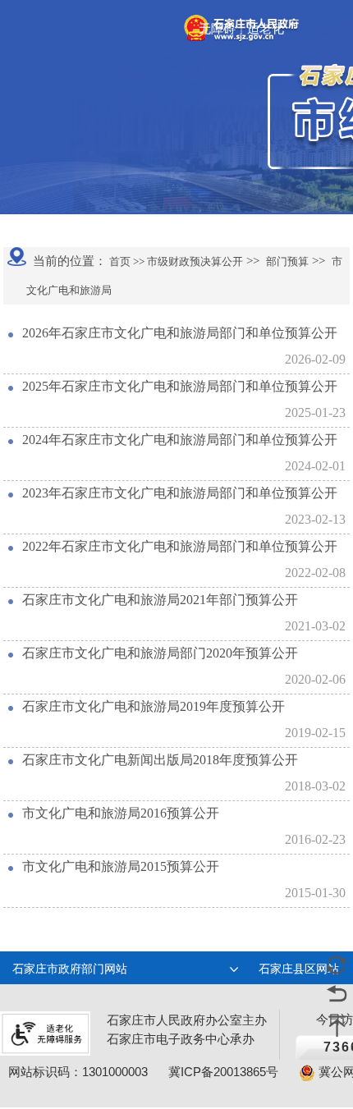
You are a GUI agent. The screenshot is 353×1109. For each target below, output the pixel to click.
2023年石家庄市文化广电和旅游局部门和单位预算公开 (179, 493)
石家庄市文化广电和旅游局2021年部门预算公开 (160, 600)
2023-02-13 (315, 519)
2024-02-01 (315, 466)
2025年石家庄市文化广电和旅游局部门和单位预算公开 (179, 386)
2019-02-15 (315, 733)
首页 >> (125, 261)
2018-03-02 (315, 786)
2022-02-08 (315, 573)
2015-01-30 (315, 893)
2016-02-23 (315, 839)
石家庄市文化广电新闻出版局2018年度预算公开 (160, 760)
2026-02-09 (315, 359)
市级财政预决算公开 (193, 261)
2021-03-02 (315, 626)
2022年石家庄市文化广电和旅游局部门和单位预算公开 (179, 546)
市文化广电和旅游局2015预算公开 (120, 866)
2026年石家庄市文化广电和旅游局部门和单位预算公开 (179, 333)
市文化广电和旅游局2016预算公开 (120, 813)
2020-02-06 (315, 679)
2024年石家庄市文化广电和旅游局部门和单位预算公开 (179, 440)
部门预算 (287, 261)
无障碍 (217, 28)
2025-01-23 (315, 412)
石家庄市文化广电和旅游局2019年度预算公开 (153, 706)
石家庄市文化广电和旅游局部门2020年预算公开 (160, 653)
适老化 (265, 28)
